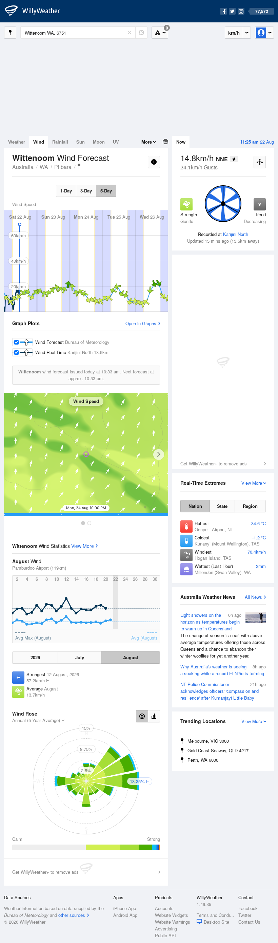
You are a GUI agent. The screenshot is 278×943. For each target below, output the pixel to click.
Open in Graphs (140, 323)
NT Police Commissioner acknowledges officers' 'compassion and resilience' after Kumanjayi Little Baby (223, 691)
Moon (99, 141)
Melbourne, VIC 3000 (208, 741)
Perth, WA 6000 (202, 760)
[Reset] (129, 32)
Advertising (166, 928)
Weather (16, 141)
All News (253, 597)
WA (44, 167)
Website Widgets (171, 915)
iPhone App (124, 908)
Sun (80, 141)
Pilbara (63, 167)
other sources (71, 915)
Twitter (244, 915)
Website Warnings (172, 922)
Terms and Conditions (215, 915)
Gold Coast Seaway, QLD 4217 (218, 750)
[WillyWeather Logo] (36, 11)
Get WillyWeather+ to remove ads (213, 463)
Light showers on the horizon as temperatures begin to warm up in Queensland (222, 635)
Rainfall (60, 141)
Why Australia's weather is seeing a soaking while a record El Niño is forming (223, 670)
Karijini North (235, 234)
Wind (38, 141)
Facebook (248, 908)
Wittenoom (79, 166)
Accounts (164, 908)
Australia (23, 167)
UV (116, 141)
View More (82, 545)
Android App (125, 915)
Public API (165, 935)
